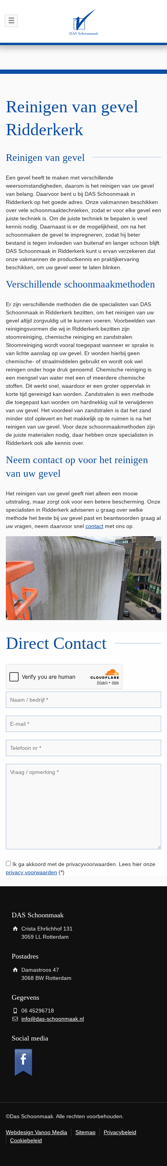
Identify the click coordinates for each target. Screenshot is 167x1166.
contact (94, 526)
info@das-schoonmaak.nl (52, 1019)
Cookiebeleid (26, 1140)
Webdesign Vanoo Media (36, 1132)
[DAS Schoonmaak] (83, 21)
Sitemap (85, 1132)
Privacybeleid (120, 1132)
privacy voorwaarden (31, 872)
